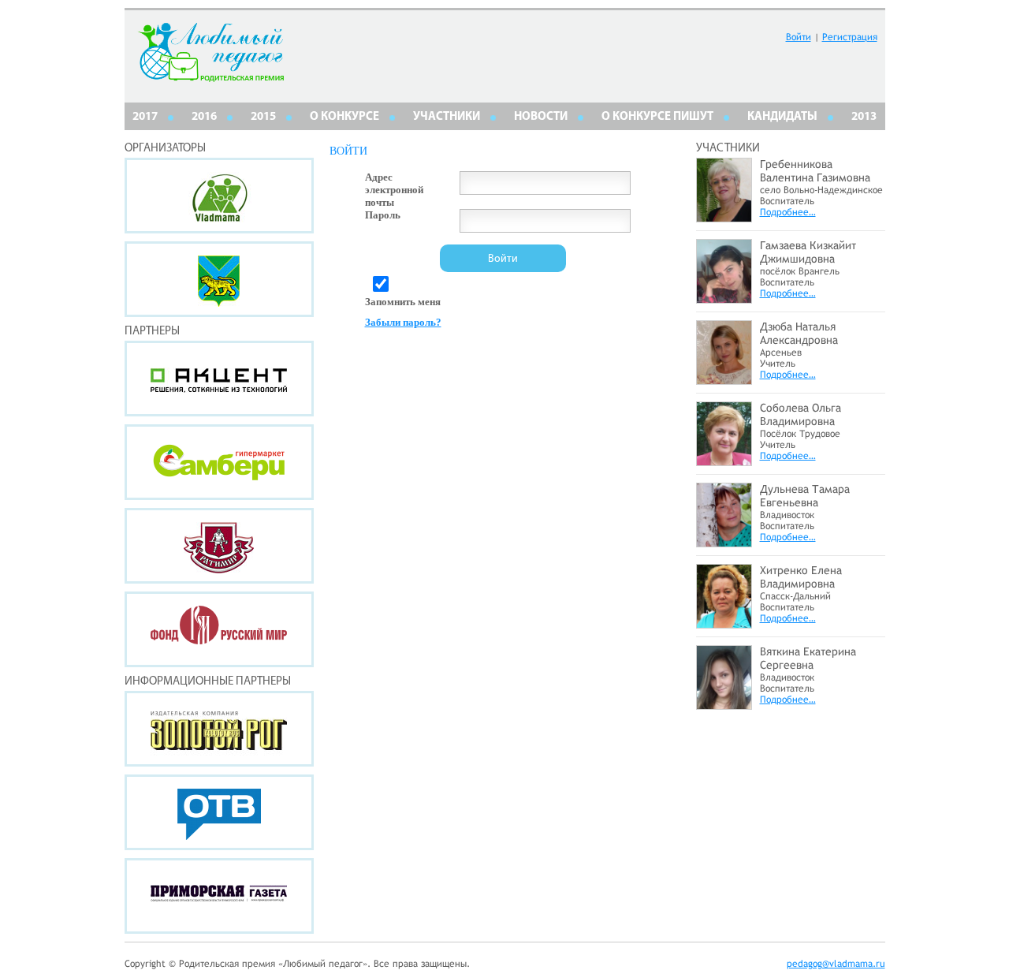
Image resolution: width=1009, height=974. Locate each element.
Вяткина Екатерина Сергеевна (808, 658)
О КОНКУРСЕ (344, 117)
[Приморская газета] (219, 896)
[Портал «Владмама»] (219, 195)
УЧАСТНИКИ (446, 117)
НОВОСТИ (541, 117)
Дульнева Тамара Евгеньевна (805, 496)
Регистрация (849, 37)
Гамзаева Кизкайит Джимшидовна (808, 252)
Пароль (382, 215)
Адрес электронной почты (394, 189)
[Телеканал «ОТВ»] (219, 812)
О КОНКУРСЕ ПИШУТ (657, 117)
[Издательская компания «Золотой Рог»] (219, 729)
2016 (204, 117)
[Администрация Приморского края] (219, 279)
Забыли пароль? (403, 322)
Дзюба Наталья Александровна (799, 333)
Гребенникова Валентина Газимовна (815, 171)
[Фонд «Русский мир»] (219, 629)
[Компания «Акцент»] (219, 378)
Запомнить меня (403, 302)
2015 (263, 117)
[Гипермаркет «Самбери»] (219, 462)
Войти (798, 37)
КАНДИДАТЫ (782, 117)
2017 (145, 117)
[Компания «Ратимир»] (219, 546)
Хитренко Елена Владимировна (801, 577)
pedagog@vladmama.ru (836, 963)
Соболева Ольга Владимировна (800, 414)
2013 (864, 117)
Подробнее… (788, 212)
